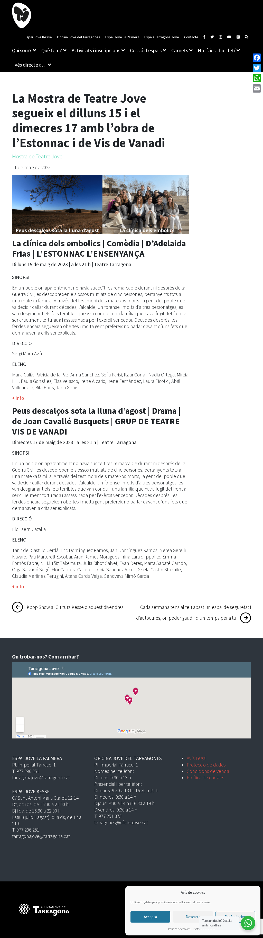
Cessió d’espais (146, 50)
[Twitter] (257, 68)
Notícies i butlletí (216, 50)
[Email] (257, 88)
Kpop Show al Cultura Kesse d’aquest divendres (75, 607)
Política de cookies (179, 929)
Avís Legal (196, 758)
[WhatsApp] (257, 78)
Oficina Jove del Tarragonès (78, 37)
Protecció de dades (206, 765)
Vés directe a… (30, 64)
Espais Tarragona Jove (161, 37)
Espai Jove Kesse (38, 37)
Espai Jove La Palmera (122, 37)
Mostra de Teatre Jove (37, 156)
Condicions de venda (208, 771)
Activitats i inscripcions (96, 50)
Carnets (179, 50)
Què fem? (51, 50)
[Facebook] (257, 57)
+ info (18, 398)
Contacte (191, 37)
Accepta (150, 916)
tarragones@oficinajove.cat (121, 822)
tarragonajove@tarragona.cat (41, 777)
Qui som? (22, 50)
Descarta (193, 916)
